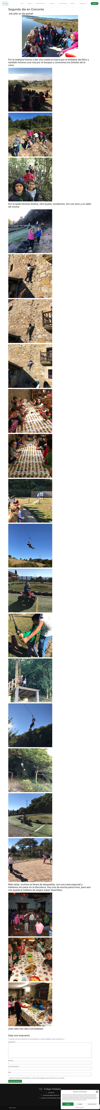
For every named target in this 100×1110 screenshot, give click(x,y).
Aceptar (68, 1104)
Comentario (12, 1041)
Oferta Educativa (40, 3)
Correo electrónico (14, 1066)
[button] (97, 1092)
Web (9, 1072)
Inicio (22, 3)
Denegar (80, 1104)
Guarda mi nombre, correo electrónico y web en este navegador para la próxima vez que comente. (37, 1078)
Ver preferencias (92, 1104)
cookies (77, 1107)
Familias (72, 3)
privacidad (82, 1107)
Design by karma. (12, 1107)
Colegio (29, 3)
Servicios (51, 3)
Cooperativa (83, 3)
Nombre (11, 1060)
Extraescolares (63, 3)
